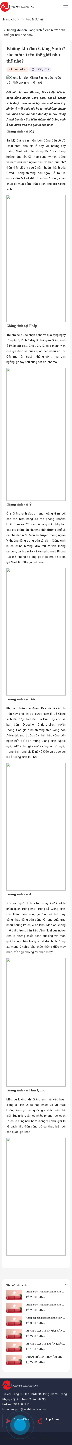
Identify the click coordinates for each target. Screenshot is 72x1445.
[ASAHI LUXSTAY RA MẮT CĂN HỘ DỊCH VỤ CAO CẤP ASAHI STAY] (14, 1333)
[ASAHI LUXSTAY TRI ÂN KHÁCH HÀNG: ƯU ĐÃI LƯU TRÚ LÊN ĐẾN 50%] (14, 1346)
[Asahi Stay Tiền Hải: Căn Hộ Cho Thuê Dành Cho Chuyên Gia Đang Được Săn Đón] (14, 1294)
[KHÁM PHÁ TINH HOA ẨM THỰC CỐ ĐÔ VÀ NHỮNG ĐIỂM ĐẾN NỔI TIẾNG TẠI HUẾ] (14, 1359)
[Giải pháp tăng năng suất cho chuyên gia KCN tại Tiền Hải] (14, 1320)
